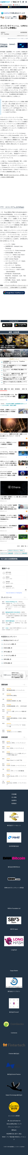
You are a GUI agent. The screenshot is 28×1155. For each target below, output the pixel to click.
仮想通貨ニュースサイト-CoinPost (17, 1146)
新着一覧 (8, 1154)
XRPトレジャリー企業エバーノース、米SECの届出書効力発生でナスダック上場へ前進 (8, 463)
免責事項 (14, 800)
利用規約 (14, 803)
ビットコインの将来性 (7, 4)
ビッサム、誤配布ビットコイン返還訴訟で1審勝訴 (8, 443)
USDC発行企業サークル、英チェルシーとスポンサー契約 (9, 395)
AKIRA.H (3, 32)
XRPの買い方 (7, 659)
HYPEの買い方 (8, 663)
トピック (14, 1154)
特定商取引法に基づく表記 (14, 1133)
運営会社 (14, 1130)
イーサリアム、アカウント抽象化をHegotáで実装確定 (8, 452)
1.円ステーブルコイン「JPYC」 (16, 550)
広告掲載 (14, 794)
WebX (25, 1154)
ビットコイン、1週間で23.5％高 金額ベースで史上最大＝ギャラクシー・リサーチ (13, 435)
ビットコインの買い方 (10, 644)
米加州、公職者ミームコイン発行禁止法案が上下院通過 (8, 410)
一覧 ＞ (25, 359)
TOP (3, 1154)
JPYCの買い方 (8, 651)
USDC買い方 (17, 4)
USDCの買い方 (8, 648)
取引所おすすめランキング (11, 640)
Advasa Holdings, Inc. (11, 601)
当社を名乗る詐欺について (14, 1124)
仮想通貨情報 (23, 32)
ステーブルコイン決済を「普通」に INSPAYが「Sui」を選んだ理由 (16, 622)
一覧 (24, 597)
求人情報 (14, 797)
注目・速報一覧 (21, 546)
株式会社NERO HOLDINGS (13, 612)
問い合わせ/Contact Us (14, 1120)
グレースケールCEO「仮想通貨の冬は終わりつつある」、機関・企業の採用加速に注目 (8, 507)
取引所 (19, 1154)
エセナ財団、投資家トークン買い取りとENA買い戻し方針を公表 (13, 497)
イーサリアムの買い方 (10, 655)
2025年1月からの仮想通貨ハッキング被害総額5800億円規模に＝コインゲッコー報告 (9, 537)
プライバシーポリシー (14, 1127)
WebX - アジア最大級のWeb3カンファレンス (14, 1138)
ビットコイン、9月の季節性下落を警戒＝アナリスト (8, 526)
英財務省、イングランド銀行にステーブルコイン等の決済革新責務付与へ (8, 517)
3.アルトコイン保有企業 (21, 553)
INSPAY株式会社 (10, 621)
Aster (7, 628)
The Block (6, 34)
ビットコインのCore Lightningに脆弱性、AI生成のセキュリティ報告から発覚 (8, 473)
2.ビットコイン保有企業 (7, 553)
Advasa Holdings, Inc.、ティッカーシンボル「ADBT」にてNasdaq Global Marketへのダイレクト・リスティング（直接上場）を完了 (16, 605)
